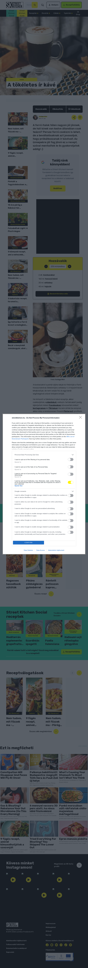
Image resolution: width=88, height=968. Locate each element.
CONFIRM (29, 542)
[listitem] (44, 455)
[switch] (70, 459)
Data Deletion (28, 550)
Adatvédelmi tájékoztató (56, 550)
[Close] (81, 418)
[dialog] (44, 484)
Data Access (40, 550)
